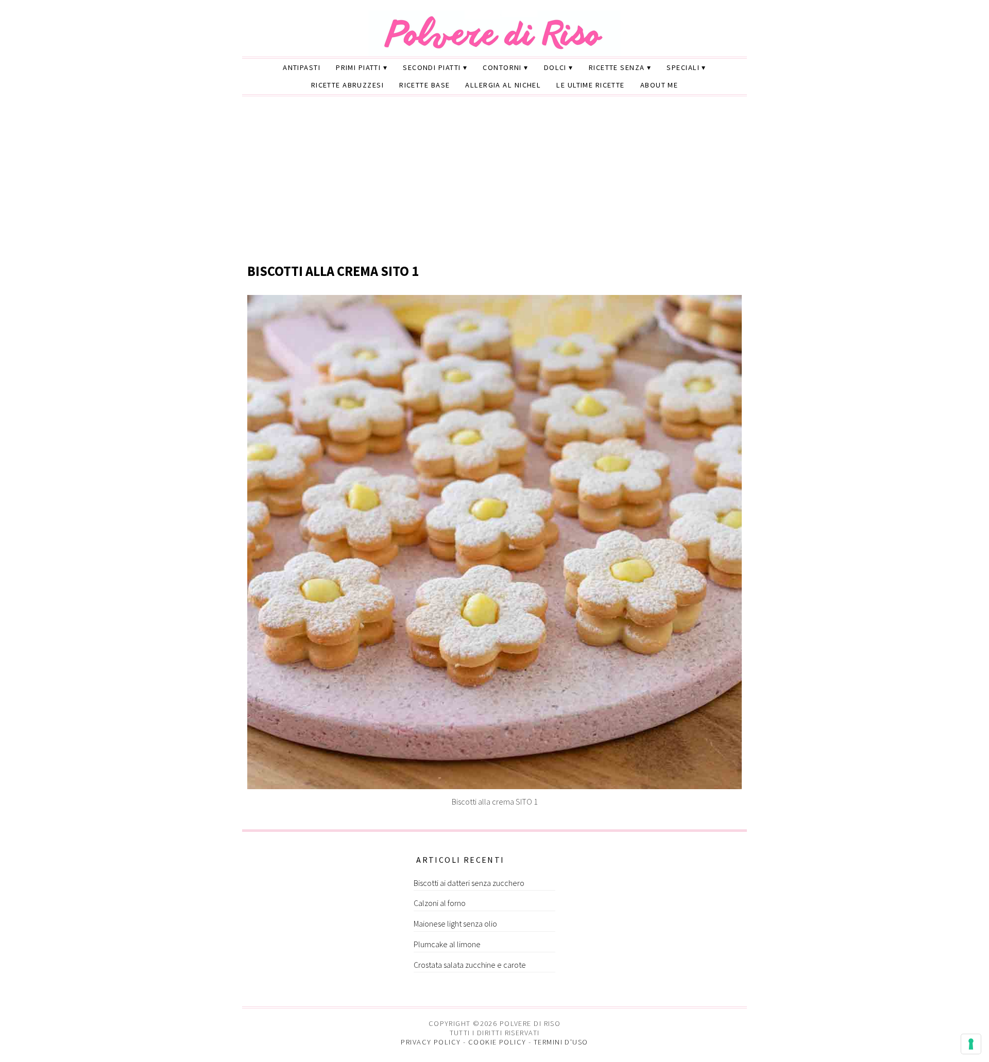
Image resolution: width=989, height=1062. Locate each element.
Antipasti (301, 67)
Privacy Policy (431, 1042)
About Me (659, 85)
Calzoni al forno (440, 903)
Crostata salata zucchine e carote (470, 965)
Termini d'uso (561, 1042)
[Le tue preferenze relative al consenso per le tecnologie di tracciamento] (971, 1044)
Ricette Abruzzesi (347, 85)
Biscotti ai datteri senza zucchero (469, 883)
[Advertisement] (494, 181)
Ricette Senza (617, 67)
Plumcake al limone (447, 944)
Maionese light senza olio (455, 923)
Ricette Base (424, 85)
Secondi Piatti (432, 67)
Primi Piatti (358, 67)
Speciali (683, 67)
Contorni (502, 67)
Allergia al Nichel (503, 85)
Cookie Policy (497, 1042)
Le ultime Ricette (590, 85)
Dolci (555, 67)
